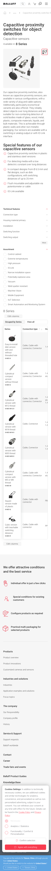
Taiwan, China (29, 868)
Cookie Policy (24, 812)
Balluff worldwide (10, 745)
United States (12, 868)
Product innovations (12, 663)
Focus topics (9, 697)
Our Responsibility (11, 712)
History (6, 724)
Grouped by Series (13, 322)
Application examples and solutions (18, 691)
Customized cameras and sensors (18, 669)
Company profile (10, 718)
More (44, 243)
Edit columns (13, 316)
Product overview (10, 657)
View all (30, 322)
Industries (7, 685)
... (14, 12)
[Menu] (46, 3)
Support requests (11, 739)
